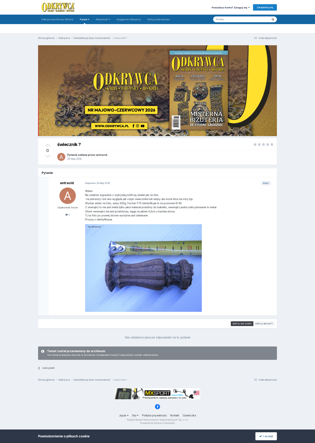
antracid (101, 154)
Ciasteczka (189, 415)
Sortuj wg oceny (242, 324)
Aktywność (102, 19)
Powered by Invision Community (157, 423)
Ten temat (258, 19)
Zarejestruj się (265, 7)
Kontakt (174, 415)
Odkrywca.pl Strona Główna (57, 19)
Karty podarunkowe (158, 19)
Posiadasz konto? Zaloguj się (230, 7)
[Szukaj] (273, 19)
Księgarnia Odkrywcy (129, 19)
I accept (267, 436)
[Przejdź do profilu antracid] (61, 157)
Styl (134, 415)
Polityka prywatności (154, 415)
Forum (84, 19)
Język (123, 415)
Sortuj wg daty (264, 324)
